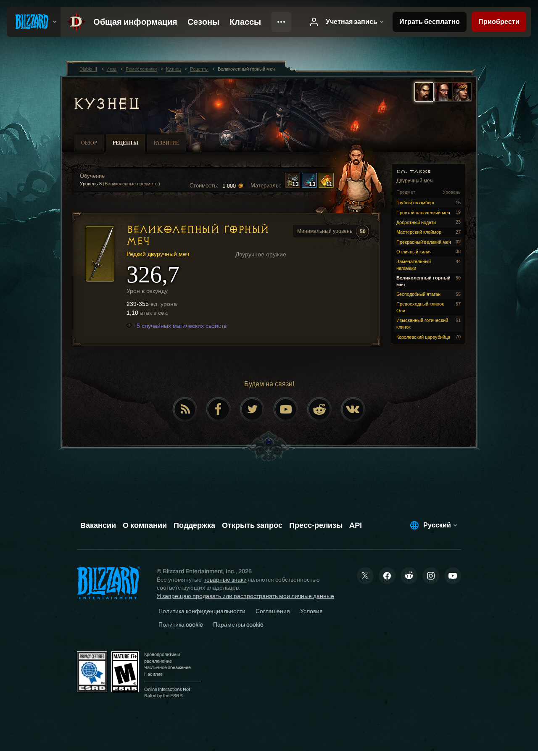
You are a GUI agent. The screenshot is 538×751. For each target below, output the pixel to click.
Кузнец (106, 103)
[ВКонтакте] (353, 409)
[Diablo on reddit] (319, 409)
